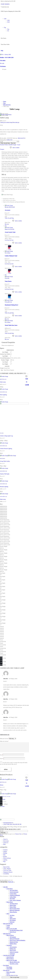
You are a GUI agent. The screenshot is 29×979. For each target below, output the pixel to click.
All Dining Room (14, 903)
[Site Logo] (5, 54)
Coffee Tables (13, 897)
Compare (2, 149)
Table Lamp (3, 382)
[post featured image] (4, 376)
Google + (15, 144)
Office (7, 913)
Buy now (13, 143)
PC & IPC (1, 433)
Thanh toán (10, 881)
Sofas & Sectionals (14, 892)
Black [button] (9, 246)
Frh (8, 30)
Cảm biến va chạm (14, 963)
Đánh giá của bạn (4, 738)
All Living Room (14, 890)
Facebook (2, 144)
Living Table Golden (5, 461)
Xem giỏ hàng (4, 881)
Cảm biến (7, 278)
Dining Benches (13, 912)
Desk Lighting (3, 394)
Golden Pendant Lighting (6, 448)
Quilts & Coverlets (14, 952)
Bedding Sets (13, 948)
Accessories (9, 945)
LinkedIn (10, 144)
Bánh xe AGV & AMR (11, 928)
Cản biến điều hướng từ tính (16, 930)
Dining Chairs (13, 905)
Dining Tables (13, 907)
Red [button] (9, 247)
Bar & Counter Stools (15, 908)
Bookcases (12, 922)
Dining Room (9, 902)
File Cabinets (13, 920)
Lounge (8, 925)
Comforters (12, 953)
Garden (8, 927)
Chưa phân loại (8, 302)
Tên (1, 755)
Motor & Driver (10, 935)
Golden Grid (9, 139)
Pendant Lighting (4, 486)
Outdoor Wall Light (4, 474)
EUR (8, 22)
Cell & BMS (9, 968)
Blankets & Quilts (14, 942)
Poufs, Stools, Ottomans (15, 900)
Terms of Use (18, 834)
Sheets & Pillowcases (14, 938)
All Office (12, 915)
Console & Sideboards (15, 895)
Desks (11, 917)
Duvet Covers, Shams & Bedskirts (17, 940)
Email (18, 144)
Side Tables (2, 458)
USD (5, 18)
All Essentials (13, 937)
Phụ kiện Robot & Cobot (12, 975)
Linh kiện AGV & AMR (8, 955)
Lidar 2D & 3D (10, 957)
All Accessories (13, 947)
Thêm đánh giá (15, 122)
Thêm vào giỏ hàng (5, 143)
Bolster (1, 785)
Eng (5, 27)
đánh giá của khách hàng (6, 122)
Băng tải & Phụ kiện (9, 229)
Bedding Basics (13, 943)
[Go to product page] (17, 205)
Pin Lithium (7, 253)
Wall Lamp (2, 799)
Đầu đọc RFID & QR (10, 207)
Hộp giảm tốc (6, 970)
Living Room (9, 888)
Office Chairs (13, 918)
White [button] (9, 249)
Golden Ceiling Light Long (6, 435)
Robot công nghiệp (10, 972)
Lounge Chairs (13, 893)
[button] (1, 884)
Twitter (6, 144)
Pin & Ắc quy (13, 932)
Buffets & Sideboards (14, 910)
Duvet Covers (13, 950)
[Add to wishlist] (26, 375)
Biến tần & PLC (21, 138)
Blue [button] (9, 297)
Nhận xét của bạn (4, 741)
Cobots (8, 973)
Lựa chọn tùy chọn (9, 240)
